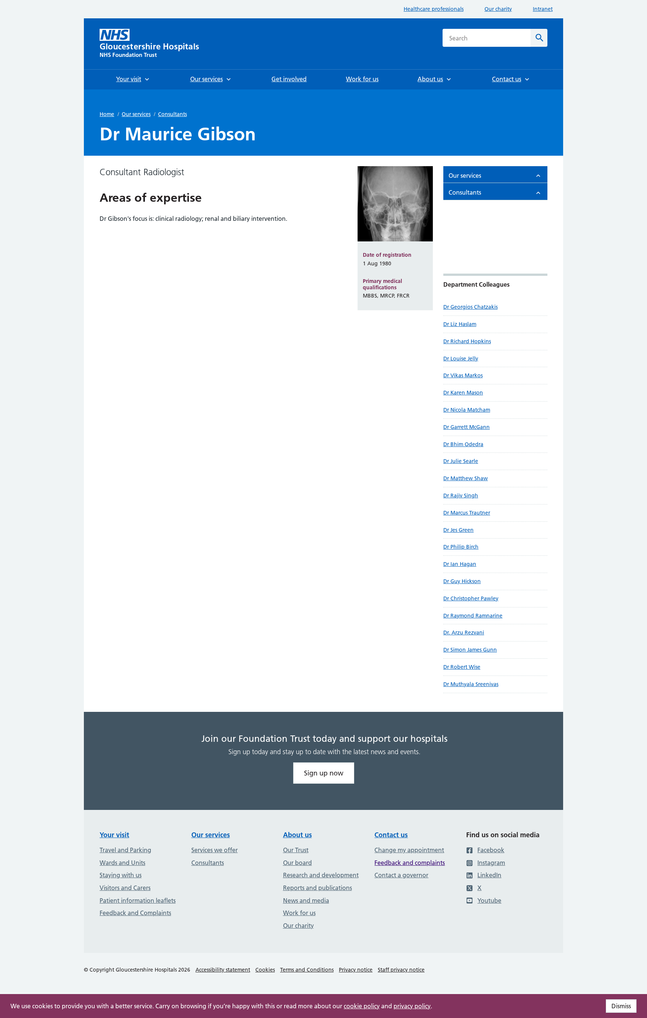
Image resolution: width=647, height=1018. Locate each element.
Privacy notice (356, 969)
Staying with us (121, 875)
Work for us (299, 913)
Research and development (321, 875)
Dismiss (621, 1006)
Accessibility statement (222, 969)
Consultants (172, 114)
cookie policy (362, 1006)
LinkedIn (489, 875)
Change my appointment (409, 850)
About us (297, 834)
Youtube (489, 900)
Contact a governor (401, 875)
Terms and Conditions (307, 969)
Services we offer (214, 850)
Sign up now (323, 773)
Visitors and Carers (125, 887)
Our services (136, 114)
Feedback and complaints (409, 862)
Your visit (114, 834)
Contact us (391, 834)
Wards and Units (122, 862)
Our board (297, 862)
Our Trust (296, 850)
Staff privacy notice (401, 969)
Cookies (265, 969)
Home (107, 114)
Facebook (490, 850)
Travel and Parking (125, 850)
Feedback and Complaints (135, 913)
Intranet (543, 9)
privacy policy (412, 1006)
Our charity (498, 9)
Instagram (491, 862)
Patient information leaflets (138, 900)
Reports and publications (317, 887)
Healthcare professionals (434, 9)
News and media (306, 900)
